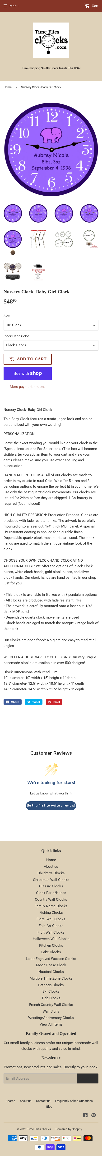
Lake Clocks (51, 952)
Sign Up (87, 1078)
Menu (13, 6)
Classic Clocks (51, 886)
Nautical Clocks (51, 972)
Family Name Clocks (51, 906)
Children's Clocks (51, 873)
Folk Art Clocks (51, 926)
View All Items (51, 1024)
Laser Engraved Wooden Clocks (51, 959)
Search (10, 1101)
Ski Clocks (51, 991)
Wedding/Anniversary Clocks (51, 1018)
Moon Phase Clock (51, 965)
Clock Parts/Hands (51, 893)
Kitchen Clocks (51, 945)
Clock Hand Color (16, 336)
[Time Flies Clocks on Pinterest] (93, 1116)
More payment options (28, 387)
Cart (94, 6)
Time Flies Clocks (39, 1129)
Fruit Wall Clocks (51, 932)
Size (6, 316)
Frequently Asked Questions (74, 1101)
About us (51, 866)
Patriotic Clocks (51, 985)
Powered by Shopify (69, 1129)
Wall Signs (51, 1011)
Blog (49, 1106)
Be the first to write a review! (51, 805)
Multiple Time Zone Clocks (51, 978)
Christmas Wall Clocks (51, 880)
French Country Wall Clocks (51, 1005)
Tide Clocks (51, 998)
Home (8, 87)
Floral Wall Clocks (51, 919)
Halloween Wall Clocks (51, 939)
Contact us (43, 1101)
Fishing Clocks (51, 912)
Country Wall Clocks (51, 899)
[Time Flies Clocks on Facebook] (85, 1116)
